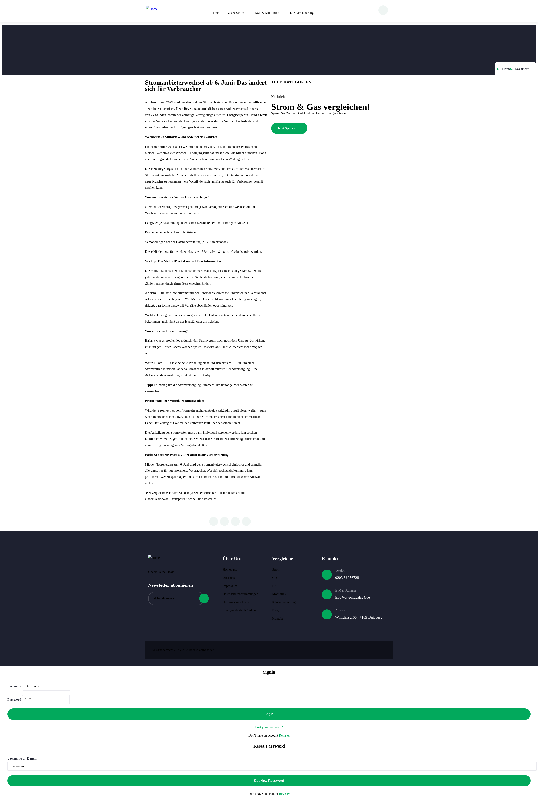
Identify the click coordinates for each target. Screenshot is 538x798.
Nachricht (522, 68)
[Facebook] (356, 649)
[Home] (152, 9)
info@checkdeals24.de (352, 597)
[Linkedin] (381, 649)
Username (14, 686)
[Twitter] (344, 649)
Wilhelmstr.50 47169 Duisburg (358, 617)
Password (14, 699)
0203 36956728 (347, 578)
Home (506, 68)
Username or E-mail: (22, 758)
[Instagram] (369, 649)
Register (284, 735)
